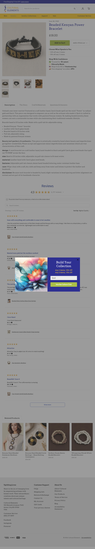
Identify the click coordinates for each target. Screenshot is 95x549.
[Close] (78, 260)
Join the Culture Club (64, 284)
